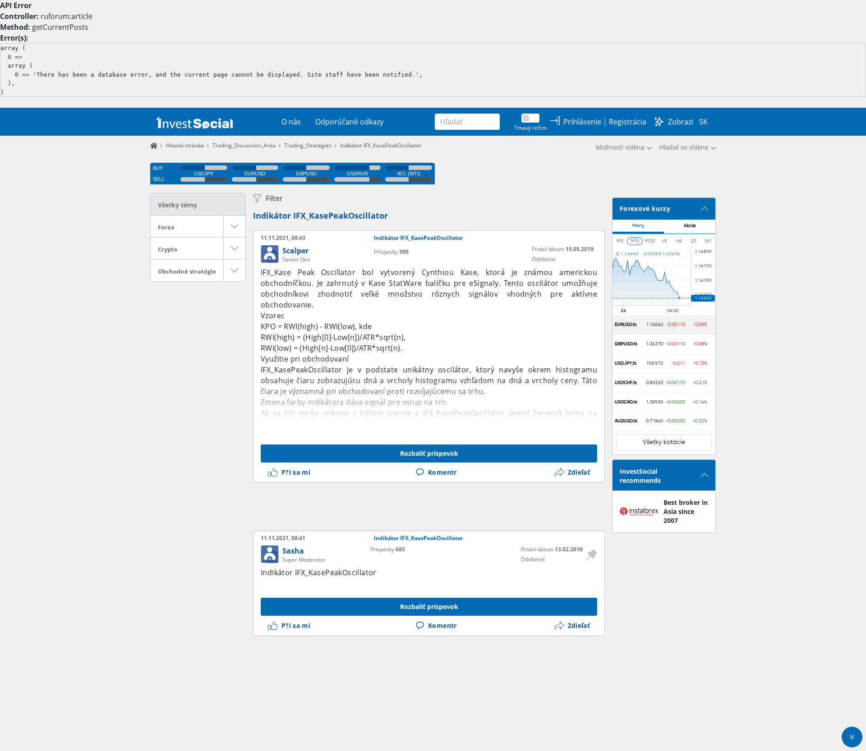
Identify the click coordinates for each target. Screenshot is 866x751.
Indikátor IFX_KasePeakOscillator (380, 145)
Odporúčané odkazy (349, 122)
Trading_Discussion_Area (244, 145)
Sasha (293, 551)
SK (703, 122)
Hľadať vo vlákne (684, 147)
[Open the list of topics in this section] (234, 226)
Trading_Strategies (308, 145)
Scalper (295, 251)
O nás (291, 122)
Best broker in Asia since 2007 (685, 511)
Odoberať (544, 259)
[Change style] (659, 122)
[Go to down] (852, 737)
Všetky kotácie (664, 442)
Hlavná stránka (185, 145)
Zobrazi (680, 122)
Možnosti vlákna (620, 147)
